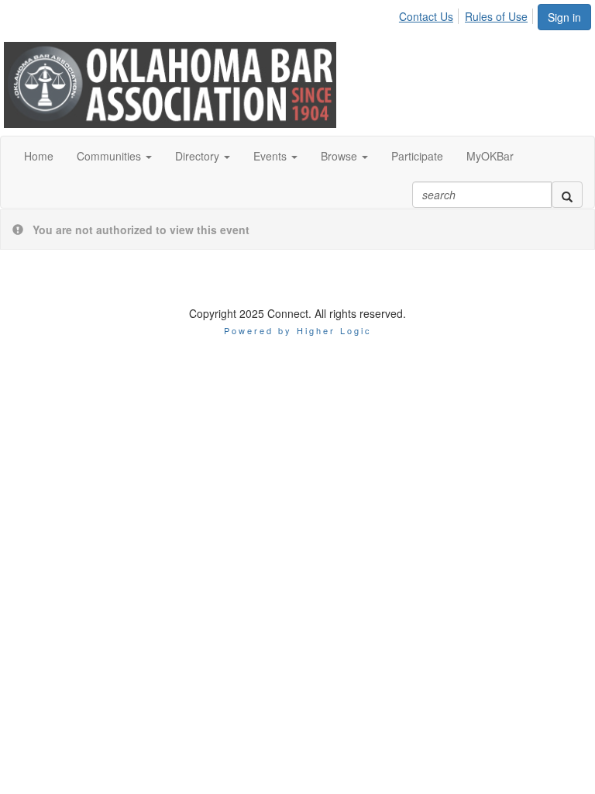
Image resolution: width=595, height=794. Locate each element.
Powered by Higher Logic (298, 330)
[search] (567, 194)
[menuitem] (430, 14)
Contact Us (426, 16)
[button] (114, 155)
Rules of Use (496, 16)
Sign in (564, 17)
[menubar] (467, 14)
